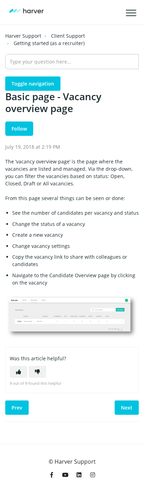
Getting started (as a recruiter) (49, 43)
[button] (131, 13)
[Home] (26, 11)
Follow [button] (19, 128)
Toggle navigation (33, 83)
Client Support (68, 35)
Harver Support (23, 35)
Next (126, 407)
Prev (17, 407)
